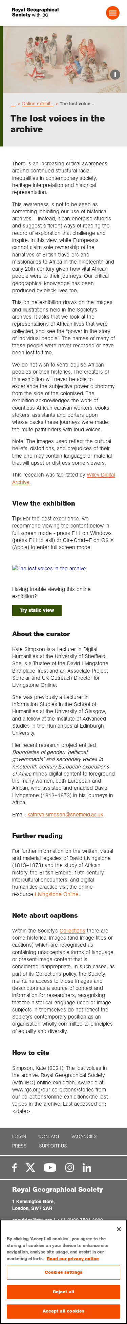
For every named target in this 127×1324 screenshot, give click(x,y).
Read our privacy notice (73, 1259)
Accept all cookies (63, 1311)
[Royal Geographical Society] (32, 13)
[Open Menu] (113, 13)
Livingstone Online (57, 894)
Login (19, 1136)
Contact (49, 1136)
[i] (65, 87)
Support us (53, 1146)
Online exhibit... (38, 104)
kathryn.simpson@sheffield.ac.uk (65, 814)
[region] (63, 1272)
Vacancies (84, 1136)
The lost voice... (77, 104)
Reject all (63, 1292)
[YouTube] (50, 1167)
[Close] (118, 1229)
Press (19, 1146)
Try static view (37, 610)
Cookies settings (63, 1272)
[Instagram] (69, 1167)
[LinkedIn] (87, 1167)
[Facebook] (14, 1167)
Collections (72, 930)
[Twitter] (30, 1167)
